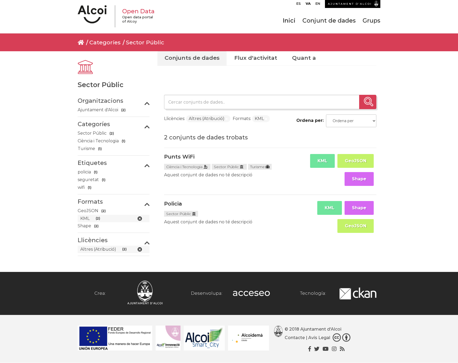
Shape (359, 178)
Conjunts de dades (192, 57)
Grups (371, 20)
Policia (173, 203)
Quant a (304, 57)
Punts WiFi (179, 156)
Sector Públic (145, 42)
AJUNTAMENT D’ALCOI (350, 4)
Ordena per (309, 120)
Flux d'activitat (255, 57)
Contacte (295, 337)
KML (322, 160)
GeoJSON (355, 160)
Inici (289, 20)
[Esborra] (227, 119)
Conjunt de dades (329, 20)
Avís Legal (319, 337)
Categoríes (105, 42)
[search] (367, 102)
